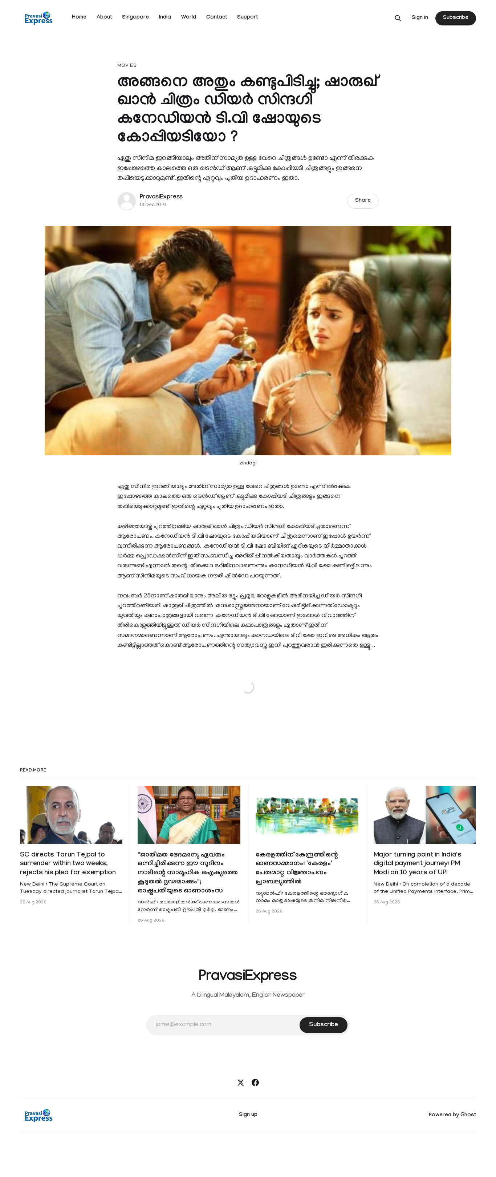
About (104, 18)
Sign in (420, 18)
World (188, 18)
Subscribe (455, 18)
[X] (240, 1082)
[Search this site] (398, 18)
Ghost (468, 1115)
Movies (127, 66)
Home (79, 18)
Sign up (248, 1115)
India (165, 18)
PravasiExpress (161, 197)
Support (247, 18)
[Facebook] (255, 1082)
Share (363, 201)
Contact (216, 18)
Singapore (135, 18)
